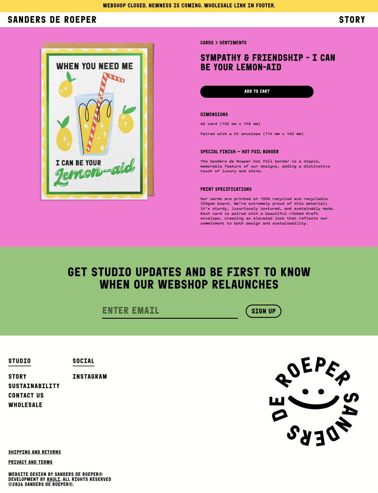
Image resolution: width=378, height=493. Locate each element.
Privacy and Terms (30, 462)
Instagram (90, 376)
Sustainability (34, 386)
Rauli (53, 479)
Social (83, 361)
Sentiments (233, 42)
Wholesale (25, 405)
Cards (207, 42)
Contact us (26, 395)
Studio (19, 361)
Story (352, 19)
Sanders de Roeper (52, 19)
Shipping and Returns (34, 452)
